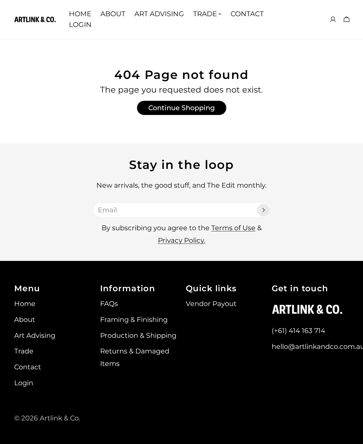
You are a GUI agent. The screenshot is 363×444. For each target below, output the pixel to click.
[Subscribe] (263, 210)
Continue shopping (181, 108)
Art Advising (34, 335)
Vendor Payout (211, 304)
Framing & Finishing (134, 319)
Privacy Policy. (181, 240)
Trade (23, 351)
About (24, 319)
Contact (27, 367)
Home (24, 304)
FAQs (109, 304)
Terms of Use (233, 228)
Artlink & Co (59, 418)
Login (23, 383)
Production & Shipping (138, 335)
